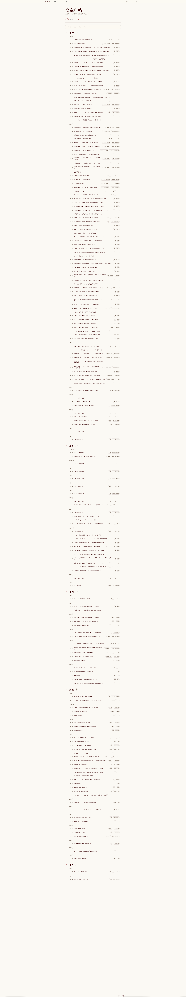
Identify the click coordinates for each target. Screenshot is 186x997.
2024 (82, 27)
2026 (72, 27)
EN (136, 1)
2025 (77, 27)
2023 (87, 27)
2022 (92, 27)
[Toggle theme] (133, 1)
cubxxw (47, 1)
